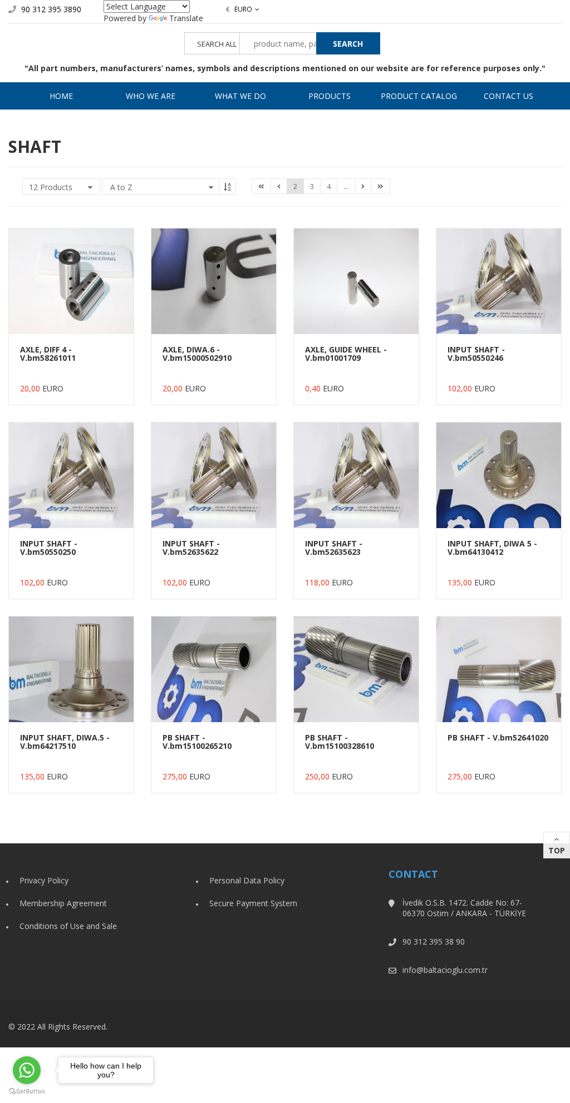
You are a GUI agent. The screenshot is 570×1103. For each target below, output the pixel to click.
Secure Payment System (253, 903)
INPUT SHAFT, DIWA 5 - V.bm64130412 (492, 547)
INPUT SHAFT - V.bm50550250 (48, 547)
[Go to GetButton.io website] (27, 1091)
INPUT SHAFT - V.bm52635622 (191, 547)
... (345, 186)
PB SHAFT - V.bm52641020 (498, 737)
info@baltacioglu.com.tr (445, 970)
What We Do (240, 96)
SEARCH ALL (217, 44)
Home (61, 96)
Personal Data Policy (246, 880)
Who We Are (150, 96)
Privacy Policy (43, 880)
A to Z (121, 187)
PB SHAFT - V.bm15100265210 (197, 741)
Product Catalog (419, 96)
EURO (238, 9)
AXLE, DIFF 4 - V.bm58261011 (48, 353)
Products (329, 96)
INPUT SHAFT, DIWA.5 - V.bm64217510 (65, 741)
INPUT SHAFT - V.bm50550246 (476, 353)
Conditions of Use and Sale (68, 926)
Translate (186, 18)
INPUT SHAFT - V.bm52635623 (333, 547)
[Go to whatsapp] (27, 1070)
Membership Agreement (63, 903)
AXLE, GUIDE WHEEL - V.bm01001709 (346, 353)
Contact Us (508, 96)
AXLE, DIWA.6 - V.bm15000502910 (197, 353)
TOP (556, 850)
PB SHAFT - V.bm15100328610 (339, 741)
